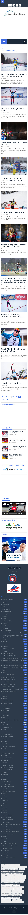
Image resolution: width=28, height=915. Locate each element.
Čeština (4, 639)
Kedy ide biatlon (19, 873)
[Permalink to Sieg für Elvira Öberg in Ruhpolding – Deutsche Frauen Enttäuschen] (14, 62)
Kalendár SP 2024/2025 (9, 684)
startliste (5, 812)
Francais (5, 651)
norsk (4, 717)
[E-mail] (9, 5)
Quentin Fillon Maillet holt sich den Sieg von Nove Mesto (13, 350)
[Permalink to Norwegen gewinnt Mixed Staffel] (14, 200)
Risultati (5, 755)
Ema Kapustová (10, 871)
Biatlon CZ (5, 628)
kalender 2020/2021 (8, 701)
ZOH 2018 (5, 853)
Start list (5, 789)
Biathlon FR (5, 623)
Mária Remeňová (20, 882)
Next (3, 399)
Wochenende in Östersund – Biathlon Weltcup (14, 144)
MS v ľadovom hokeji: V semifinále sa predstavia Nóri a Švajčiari (17, 447)
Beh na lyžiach (6, 614)
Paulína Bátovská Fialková (7, 884)
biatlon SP (4, 871)
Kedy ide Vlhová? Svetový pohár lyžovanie (10, 877)
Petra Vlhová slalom (18, 895)
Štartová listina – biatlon (9, 827)
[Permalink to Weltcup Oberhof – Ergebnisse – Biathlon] (14, 96)
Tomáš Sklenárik (5, 901)
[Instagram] (20, 5)
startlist (4, 796)
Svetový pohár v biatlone (17, 899)
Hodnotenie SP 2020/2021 (9, 653)
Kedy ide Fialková (5, 875)
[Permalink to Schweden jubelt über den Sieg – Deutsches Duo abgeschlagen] (14, 166)
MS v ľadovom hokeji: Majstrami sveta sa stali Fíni (16, 432)
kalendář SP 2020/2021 (9, 677)
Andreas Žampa (23, 867)
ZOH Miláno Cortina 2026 (9, 857)
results (4, 751)
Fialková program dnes (19, 871)
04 (22, 397)
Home (3, 47)
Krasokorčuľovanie (7, 703)
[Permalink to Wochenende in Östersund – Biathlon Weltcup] (14, 131)
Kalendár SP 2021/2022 (9, 679)
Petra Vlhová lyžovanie (6, 891)
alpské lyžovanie (5, 867)
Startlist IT (5, 800)
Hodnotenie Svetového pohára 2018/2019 (13, 665)
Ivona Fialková (4, 873)
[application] (14, 508)
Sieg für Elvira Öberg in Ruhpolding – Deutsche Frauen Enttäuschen (14, 75)
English (4, 644)
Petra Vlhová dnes (18, 888)
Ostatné (4, 722)
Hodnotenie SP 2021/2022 (9, 656)
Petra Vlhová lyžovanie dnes (17, 891)
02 (16, 397)
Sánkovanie (5, 760)
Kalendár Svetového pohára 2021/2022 (12, 691)
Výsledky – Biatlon (7, 848)
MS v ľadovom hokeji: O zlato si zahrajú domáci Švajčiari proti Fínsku (17, 439)
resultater (5, 741)
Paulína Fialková (16, 884)
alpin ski (5, 602)
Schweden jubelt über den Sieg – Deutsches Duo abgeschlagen (12, 179)
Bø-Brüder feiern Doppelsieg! (11, 383)
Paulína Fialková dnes (6, 886)
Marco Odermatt (21, 880)
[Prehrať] (4, 513)
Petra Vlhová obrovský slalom (7, 893)
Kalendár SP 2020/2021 (9, 675)
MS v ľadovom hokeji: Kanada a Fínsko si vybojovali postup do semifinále (16, 455)
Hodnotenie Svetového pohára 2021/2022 (13, 667)
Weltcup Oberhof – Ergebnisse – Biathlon (12, 109)
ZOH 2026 (5, 855)
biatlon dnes (21, 869)
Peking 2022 (6, 724)
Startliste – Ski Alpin (8, 817)
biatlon (16, 869)
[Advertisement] (14, 28)
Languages (5, 705)
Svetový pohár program (6, 899)
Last (7, 399)
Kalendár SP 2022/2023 (9, 682)
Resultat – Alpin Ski (7, 734)
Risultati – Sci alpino (8, 758)
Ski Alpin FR (6, 772)
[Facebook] (11, 5)
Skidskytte (5, 777)
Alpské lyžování (6, 609)
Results (4, 748)
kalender (5, 694)
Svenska (5, 836)
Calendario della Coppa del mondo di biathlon (14, 633)
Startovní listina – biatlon (9, 834)
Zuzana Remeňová (20, 901)
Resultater (5, 739)
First (3, 397)
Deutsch (5, 641)
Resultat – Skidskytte (8, 736)
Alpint (4, 606)
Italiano (4, 672)
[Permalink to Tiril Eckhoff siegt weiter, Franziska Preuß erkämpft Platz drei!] (14, 233)
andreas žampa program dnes (8, 869)
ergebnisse (5, 646)
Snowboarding (6, 784)
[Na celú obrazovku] (24, 513)
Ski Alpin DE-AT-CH (7, 770)
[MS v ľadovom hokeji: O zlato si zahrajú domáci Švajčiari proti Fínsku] (5, 441)
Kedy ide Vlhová (22, 875)
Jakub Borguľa (11, 873)
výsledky (5, 841)
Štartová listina (6, 822)
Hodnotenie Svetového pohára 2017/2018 (13, 660)
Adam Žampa (4, 864)
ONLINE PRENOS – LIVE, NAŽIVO (11, 720)
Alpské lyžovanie (7, 611)
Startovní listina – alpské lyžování (11, 831)
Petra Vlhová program (19, 893)
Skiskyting (5, 779)
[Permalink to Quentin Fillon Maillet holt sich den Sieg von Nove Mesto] (14, 337)
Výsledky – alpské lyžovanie (10, 846)
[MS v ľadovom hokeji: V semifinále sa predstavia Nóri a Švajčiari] (5, 449)
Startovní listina (6, 829)
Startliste (5, 808)
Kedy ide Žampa (22, 877)
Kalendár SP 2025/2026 (9, 686)
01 (13, 397)
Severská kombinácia (8, 767)
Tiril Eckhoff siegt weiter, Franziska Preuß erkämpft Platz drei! (13, 246)
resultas (5, 732)
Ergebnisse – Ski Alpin (8, 648)
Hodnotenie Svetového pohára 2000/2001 (13, 658)
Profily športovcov (7, 727)
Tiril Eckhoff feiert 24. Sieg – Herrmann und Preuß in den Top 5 (13, 316)
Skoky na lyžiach (7, 781)
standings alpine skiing (8, 786)
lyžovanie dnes (13, 880)
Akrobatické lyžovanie (8, 599)
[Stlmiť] (21, 513)
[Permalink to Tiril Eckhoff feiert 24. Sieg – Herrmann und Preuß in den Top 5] (14, 303)
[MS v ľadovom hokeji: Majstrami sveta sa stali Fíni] (5, 434)
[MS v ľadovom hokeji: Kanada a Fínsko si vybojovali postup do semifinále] (5, 457)
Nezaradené (6, 710)
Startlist (4, 793)
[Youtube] (14, 5)
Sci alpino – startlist (8, 765)
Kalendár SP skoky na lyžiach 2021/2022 (13, 689)
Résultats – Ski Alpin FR (9, 746)
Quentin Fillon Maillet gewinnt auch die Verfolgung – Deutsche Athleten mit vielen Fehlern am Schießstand (13, 281)
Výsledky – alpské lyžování (9, 843)
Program (5, 729)
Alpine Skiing (6, 604)
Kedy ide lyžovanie (13, 875)
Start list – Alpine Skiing (9, 791)
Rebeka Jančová (5, 897)
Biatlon (4, 625)
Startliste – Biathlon (7, 815)
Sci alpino (5, 762)
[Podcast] (14, 548)
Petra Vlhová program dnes (7, 895)
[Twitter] (17, 5)
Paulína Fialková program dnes (18, 886)
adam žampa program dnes (13, 864)
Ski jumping (5, 774)
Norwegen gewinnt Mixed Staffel (12, 212)
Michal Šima (4, 882)
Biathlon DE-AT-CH (7, 621)
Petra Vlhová (10, 888)
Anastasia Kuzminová (14, 867)
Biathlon (5, 616)
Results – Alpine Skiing (8, 753)
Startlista (5, 803)
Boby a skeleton (7, 630)
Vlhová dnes (12, 901)
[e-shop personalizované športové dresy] (14, 469)
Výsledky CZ (6, 850)
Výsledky (5, 838)
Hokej (4, 670)
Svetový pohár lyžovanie (14, 897)
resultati (5, 743)
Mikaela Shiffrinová (12, 882)
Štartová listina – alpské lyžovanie (11, 824)
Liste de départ (6, 708)
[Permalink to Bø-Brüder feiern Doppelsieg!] (14, 371)
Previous (8, 397)
